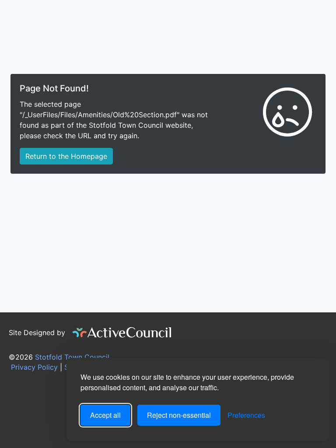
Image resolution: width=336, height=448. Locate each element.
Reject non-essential (179, 415)
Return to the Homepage (66, 156)
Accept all (105, 415)
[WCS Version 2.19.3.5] (122, 332)
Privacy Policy (33, 367)
